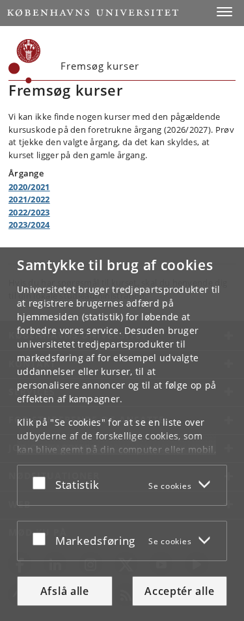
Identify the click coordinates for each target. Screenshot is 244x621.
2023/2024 (29, 224)
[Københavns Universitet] (92, 12)
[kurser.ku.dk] (24, 61)
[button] (224, 11)
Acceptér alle (179, 591)
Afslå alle (64, 591)
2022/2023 (29, 212)
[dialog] (122, 434)
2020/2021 (29, 187)
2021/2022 (29, 199)
